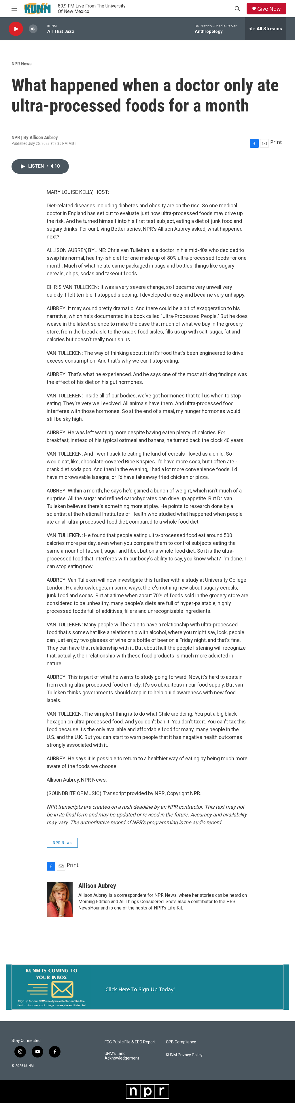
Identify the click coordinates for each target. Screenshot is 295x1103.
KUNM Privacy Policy (184, 1055)
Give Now (269, 9)
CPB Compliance (181, 1042)
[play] (15, 29)
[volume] (33, 28)
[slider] (42, 29)
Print (276, 142)
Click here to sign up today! (140, 989)
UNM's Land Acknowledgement (122, 1055)
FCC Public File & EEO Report (130, 1042)
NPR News (22, 64)
